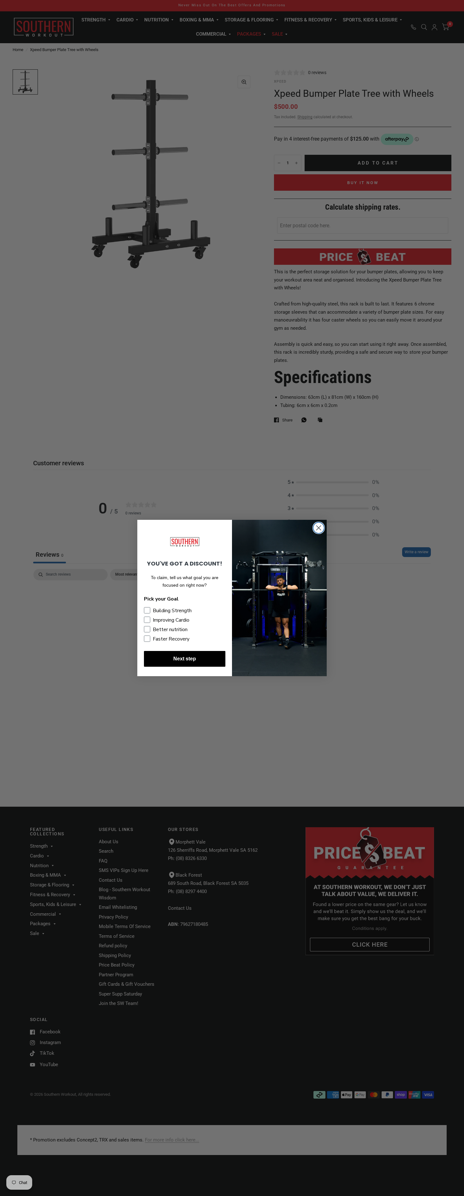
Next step (184, 658)
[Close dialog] (318, 527)
